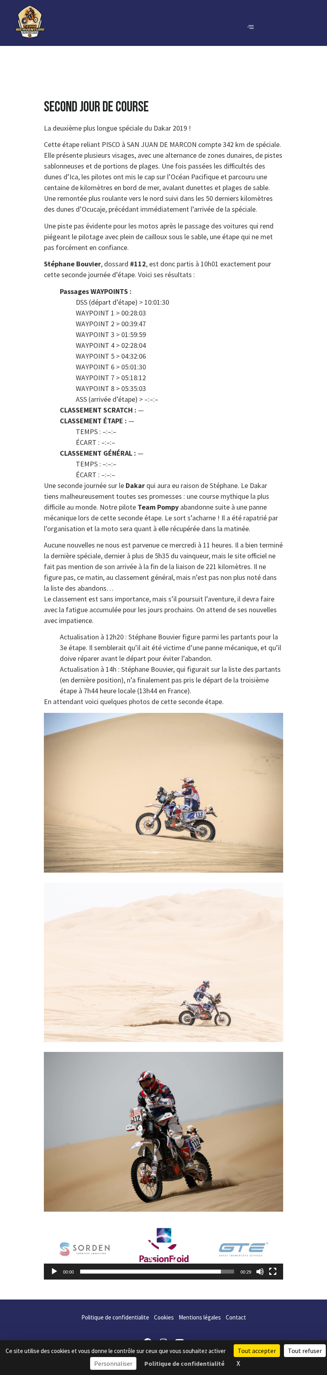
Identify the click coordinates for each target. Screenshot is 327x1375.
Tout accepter (257, 1351)
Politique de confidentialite (115, 1317)
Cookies (164, 1317)
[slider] (157, 1272)
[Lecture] (54, 1272)
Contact (236, 1317)
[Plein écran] (273, 1272)
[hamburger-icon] (250, 27)
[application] (163, 1251)
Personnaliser (113, 1363)
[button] (163, 1251)
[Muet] (260, 1272)
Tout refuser (305, 1351)
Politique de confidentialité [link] (184, 1363)
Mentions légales (200, 1317)
